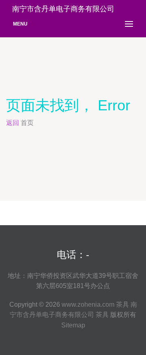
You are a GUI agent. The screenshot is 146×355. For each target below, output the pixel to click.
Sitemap (73, 325)
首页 (27, 122)
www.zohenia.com (88, 304)
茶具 (122, 304)
